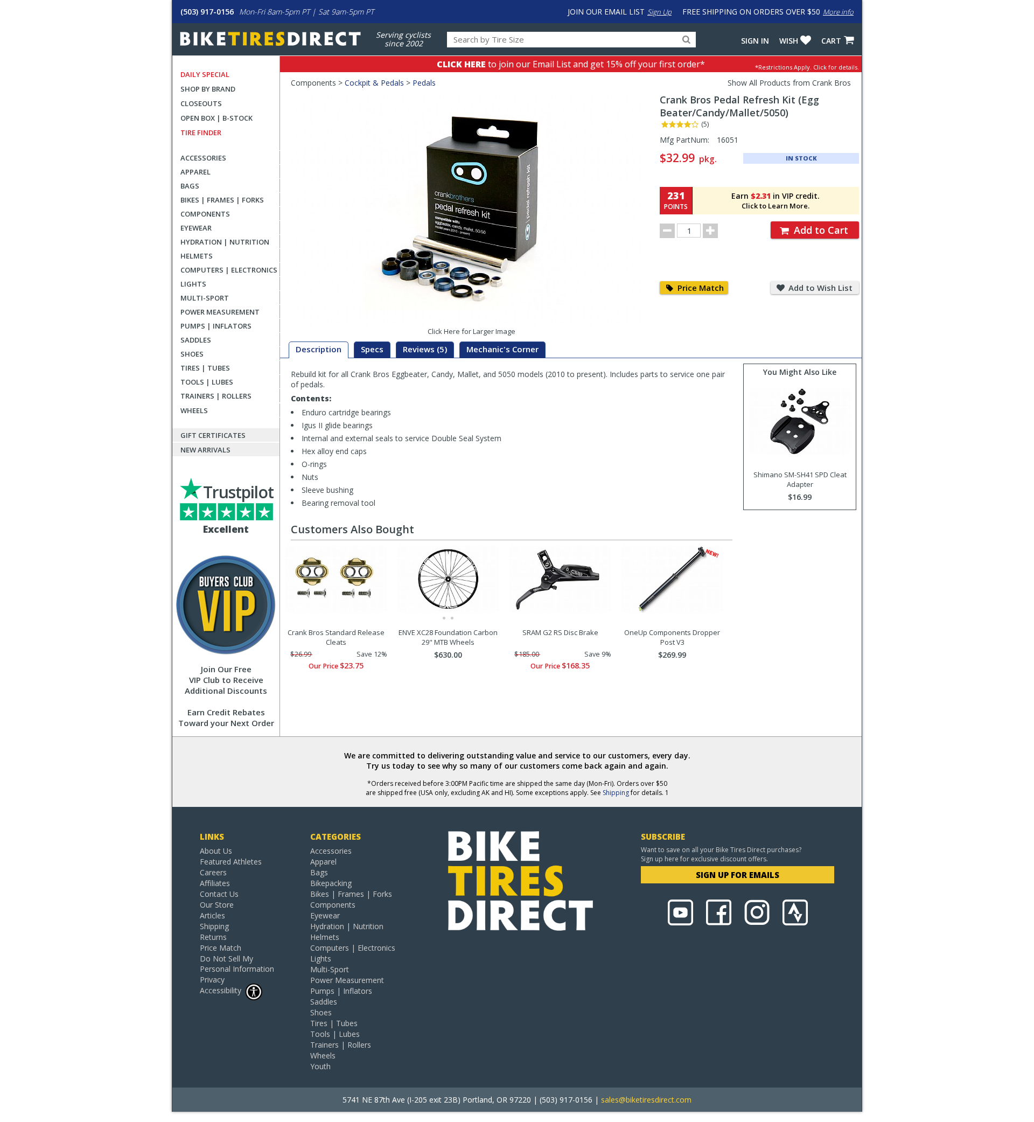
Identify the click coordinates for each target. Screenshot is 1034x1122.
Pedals (424, 83)
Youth (320, 1066)
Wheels (194, 410)
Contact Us (219, 894)
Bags (189, 186)
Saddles (195, 340)
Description (318, 349)
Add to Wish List (819, 287)
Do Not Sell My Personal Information (237, 963)
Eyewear (196, 228)
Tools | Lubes (206, 382)
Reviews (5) (425, 349)
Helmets (196, 256)
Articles (212, 915)
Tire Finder (200, 132)
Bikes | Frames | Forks (222, 200)
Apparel (195, 172)
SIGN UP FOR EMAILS (737, 874)
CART (831, 41)
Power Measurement (220, 312)
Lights (193, 284)
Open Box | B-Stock (216, 118)
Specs (372, 349)
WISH (788, 41)
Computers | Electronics (228, 270)
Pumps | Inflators (215, 326)
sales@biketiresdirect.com (646, 1100)
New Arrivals (205, 450)
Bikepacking (331, 883)
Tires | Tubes (205, 368)
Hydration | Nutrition (224, 242)
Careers (213, 872)
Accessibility (220, 990)
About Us (216, 851)
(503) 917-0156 (207, 11)
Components (205, 214)
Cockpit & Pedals (374, 83)
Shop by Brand (207, 89)
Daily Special (204, 74)
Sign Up (659, 12)
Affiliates (215, 883)
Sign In (755, 41)
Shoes (192, 354)
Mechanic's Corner (502, 349)
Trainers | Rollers (215, 396)
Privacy (212, 979)
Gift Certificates (213, 435)
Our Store (217, 905)
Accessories (203, 158)
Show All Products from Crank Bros (789, 83)
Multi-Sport (204, 298)
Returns (213, 937)
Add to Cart (819, 230)
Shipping (616, 792)
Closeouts (201, 103)
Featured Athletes (231, 861)
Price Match (699, 287)
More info (838, 12)
